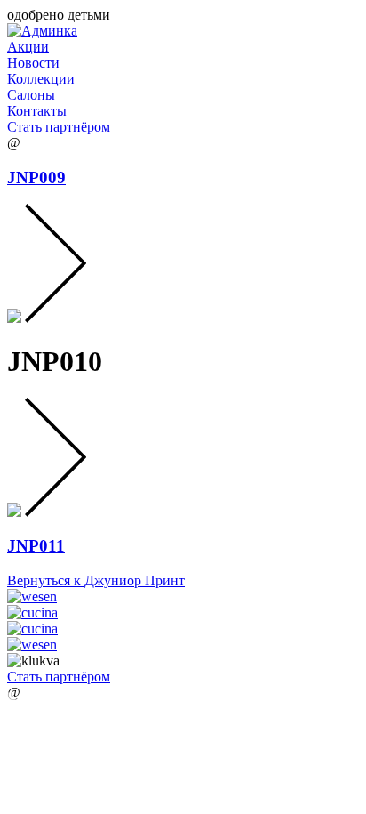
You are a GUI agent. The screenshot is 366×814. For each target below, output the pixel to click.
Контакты (37, 110)
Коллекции (41, 78)
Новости (33, 62)
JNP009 (36, 177)
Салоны (31, 94)
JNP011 (36, 545)
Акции (28, 46)
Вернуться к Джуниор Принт (96, 580)
